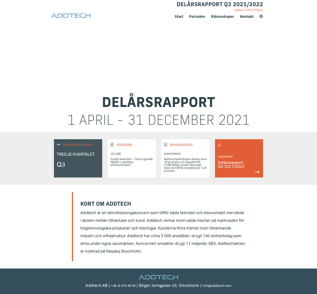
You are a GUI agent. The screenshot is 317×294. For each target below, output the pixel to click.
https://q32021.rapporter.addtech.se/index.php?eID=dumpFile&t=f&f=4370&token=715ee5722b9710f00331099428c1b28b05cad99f (239, 158)
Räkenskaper (222, 16)
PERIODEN (132, 158)
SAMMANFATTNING (78, 158)
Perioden (197, 16)
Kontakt (247, 16)
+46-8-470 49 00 (123, 286)
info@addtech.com (217, 286)
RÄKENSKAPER (185, 158)
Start (179, 16)
